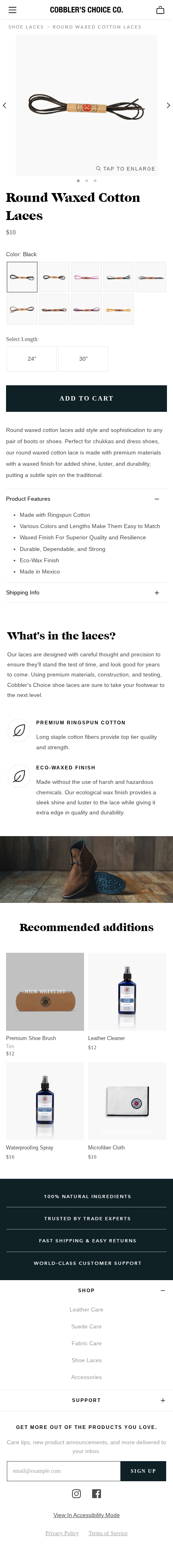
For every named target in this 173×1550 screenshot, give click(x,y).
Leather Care (86, 1309)
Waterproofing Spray (30, 1148)
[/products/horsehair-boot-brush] (45, 992)
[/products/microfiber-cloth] (127, 1101)
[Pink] (86, 277)
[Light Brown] (54, 309)
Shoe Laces (26, 27)
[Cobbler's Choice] (86, 9)
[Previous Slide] (6, 105)
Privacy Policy (62, 1533)
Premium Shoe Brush (31, 1038)
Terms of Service (108, 1533)
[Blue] (54, 277)
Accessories (86, 1377)
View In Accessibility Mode (87, 1515)
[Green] (118, 277)
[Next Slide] (167, 105)
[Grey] (151, 277)
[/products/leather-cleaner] (127, 992)
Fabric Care (87, 1343)
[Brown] (22, 309)
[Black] (22, 277)
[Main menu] (12, 10)
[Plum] (86, 309)
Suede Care (86, 1326)
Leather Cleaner (106, 1038)
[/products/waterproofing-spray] (45, 1101)
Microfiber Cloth (106, 1148)
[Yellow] (118, 309)
